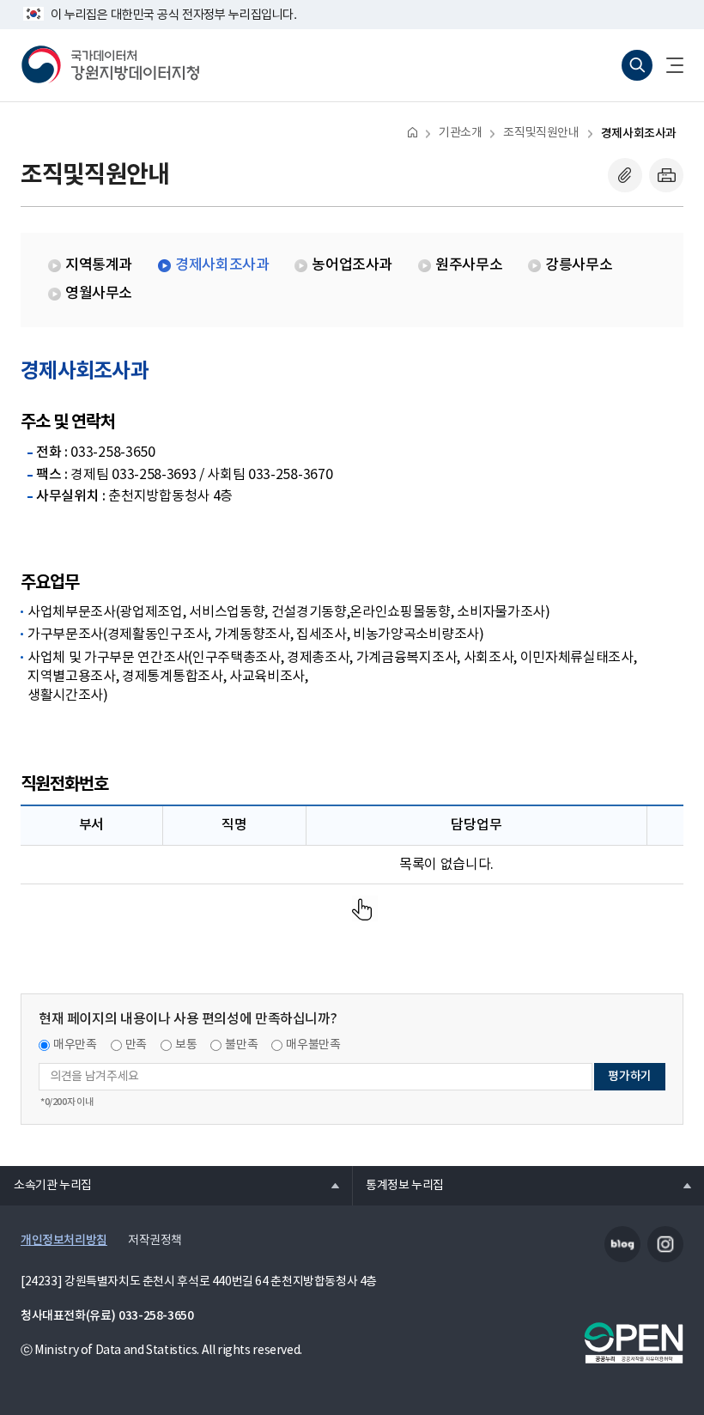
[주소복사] (625, 175)
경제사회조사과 (639, 133)
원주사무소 (468, 265)
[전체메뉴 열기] (667, 65)
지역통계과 (98, 265)
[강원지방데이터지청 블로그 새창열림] (622, 1244)
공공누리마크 (633, 1342)
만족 (136, 1045)
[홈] (412, 132)
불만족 (241, 1045)
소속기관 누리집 (46, 1185)
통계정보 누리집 (398, 1185)
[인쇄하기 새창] (666, 175)
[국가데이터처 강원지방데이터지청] (110, 65)
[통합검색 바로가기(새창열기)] (637, 65)
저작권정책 (155, 1241)
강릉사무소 (578, 265)
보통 (186, 1045)
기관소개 (460, 133)
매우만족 (75, 1045)
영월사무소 (98, 293)
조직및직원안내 (541, 133)
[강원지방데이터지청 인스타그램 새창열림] (665, 1244)
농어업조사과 (352, 265)
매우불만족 (313, 1045)
